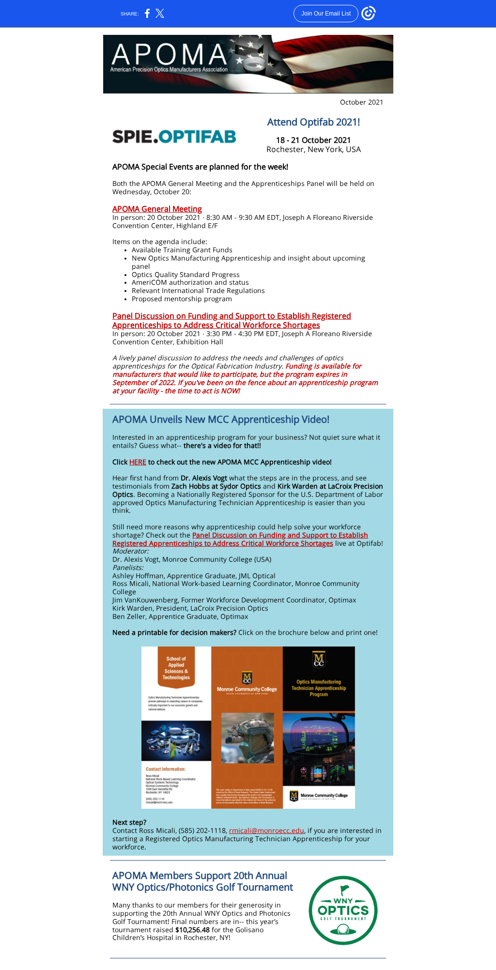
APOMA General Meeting (157, 208)
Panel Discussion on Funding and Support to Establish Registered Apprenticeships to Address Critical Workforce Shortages (231, 320)
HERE (137, 461)
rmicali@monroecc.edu (266, 830)
